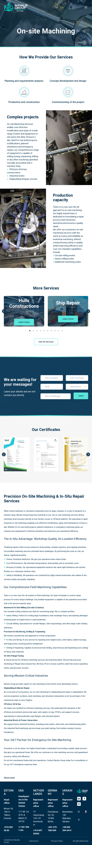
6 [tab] (48, 330)
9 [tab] (58, 330)
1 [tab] (30, 330)
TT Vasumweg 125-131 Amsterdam (38, 818)
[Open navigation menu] (85, 7)
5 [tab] (44, 330)
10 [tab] (62, 330)
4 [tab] (40, 330)
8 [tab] (55, 330)
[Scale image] (79, 811)
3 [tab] (37, 330)
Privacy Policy (57, 841)
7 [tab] (51, 330)
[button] (24, 319)
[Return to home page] (16, 7)
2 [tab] (33, 330)
